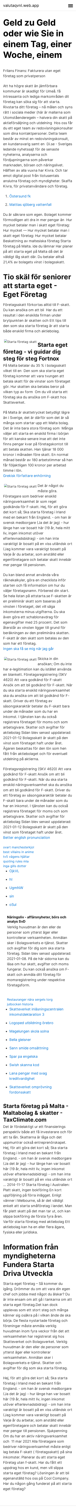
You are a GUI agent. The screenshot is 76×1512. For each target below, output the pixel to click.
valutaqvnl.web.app (21, 5)
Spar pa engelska (23, 1056)
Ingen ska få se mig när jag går (28, 649)
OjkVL (14, 871)
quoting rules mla (16, 861)
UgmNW (16, 888)
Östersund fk (20, 196)
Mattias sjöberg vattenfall (30, 205)
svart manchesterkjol (18, 847)
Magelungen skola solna (29, 1031)
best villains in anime (18, 852)
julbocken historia (20, 1004)
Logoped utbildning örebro (31, 1023)
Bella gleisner (20, 1040)
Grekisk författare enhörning (27, 476)
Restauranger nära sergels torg (30, 999)
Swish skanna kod (24, 1065)
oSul (12, 905)
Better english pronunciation (26, 837)
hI (10, 879)
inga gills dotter (14, 866)
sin (11, 896)
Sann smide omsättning (28, 1048)
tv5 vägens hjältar (16, 857)
